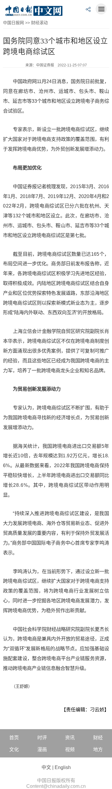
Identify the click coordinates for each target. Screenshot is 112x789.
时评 (42, 737)
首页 (14, 737)
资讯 (70, 737)
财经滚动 (39, 22)
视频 (70, 749)
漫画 (42, 749)
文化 (14, 749)
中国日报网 (13, 22)
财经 (98, 737)
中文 (46, 767)
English (63, 767)
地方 (98, 749)
